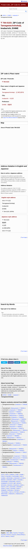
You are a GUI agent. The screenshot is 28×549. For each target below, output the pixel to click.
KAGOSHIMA (4, 481)
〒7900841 (21, 432)
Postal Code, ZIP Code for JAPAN (13, 5)
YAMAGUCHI (19, 493)
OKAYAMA (12, 486)
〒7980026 (19, 410)
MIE (15, 483)
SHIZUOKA (10, 490)
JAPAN (4, 15)
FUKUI (2, 476)
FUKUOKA (8, 476)
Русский (3, 534)
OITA (7, 486)
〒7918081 (23, 422)
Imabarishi (15, 15)
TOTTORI (16, 492)
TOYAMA (22, 492)
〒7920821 (17, 443)
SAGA (7, 488)
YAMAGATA (11, 493)
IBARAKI (3, 479)
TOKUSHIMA (4, 492)
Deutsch (8, 534)
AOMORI (12, 474)
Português (20, 532)
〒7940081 (15, 461)
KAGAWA (20, 479)
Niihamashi (13, 424)
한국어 (2, 536)
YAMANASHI (4, 495)
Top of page (24, 237)
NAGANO (9, 485)
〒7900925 (22, 419)
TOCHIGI (16, 490)
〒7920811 (18, 434)
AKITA (6, 474)
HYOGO (23, 478)
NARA (21, 485)
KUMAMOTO (4, 483)
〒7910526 (21, 450)
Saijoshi (15, 450)
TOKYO (11, 492)
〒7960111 (21, 459)
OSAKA (3, 488)
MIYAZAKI (3, 485)
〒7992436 (20, 463)
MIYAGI (19, 483)
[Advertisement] (14, 55)
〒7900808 (22, 421)
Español (15, 532)
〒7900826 (20, 448)
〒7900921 (22, 408)
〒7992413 (24, 430)
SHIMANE (3, 490)
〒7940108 (24, 404)
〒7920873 (20, 428)
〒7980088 (16, 435)
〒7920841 (19, 424)
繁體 (11, 532)
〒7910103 (24, 457)
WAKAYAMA (4, 493)
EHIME (9, 15)
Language (24, 1)
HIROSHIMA (10, 478)
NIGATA (3, 486)
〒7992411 (18, 437)
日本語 (12, 536)
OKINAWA (19, 486)
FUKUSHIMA (15, 476)
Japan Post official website (9, 117)
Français (14, 534)
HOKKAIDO (17, 478)
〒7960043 (24, 445)
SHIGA (18, 488)
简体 (7, 532)
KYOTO (11, 483)
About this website (7, 545)
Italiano (7, 536)
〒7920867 (19, 426)
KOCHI (18, 481)
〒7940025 (17, 411)
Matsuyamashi (14, 408)
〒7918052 (20, 415)
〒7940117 (24, 452)
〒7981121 (23, 456)
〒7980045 (19, 413)
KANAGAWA (12, 481)
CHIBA (17, 474)
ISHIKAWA (9, 479)
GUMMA (3, 478)
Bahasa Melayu (21, 534)
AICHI (2, 474)
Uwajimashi (12, 410)
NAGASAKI (16, 485)
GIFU (21, 476)
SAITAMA (12, 488)
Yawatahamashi (16, 445)
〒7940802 (20, 417)
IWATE (15, 479)
